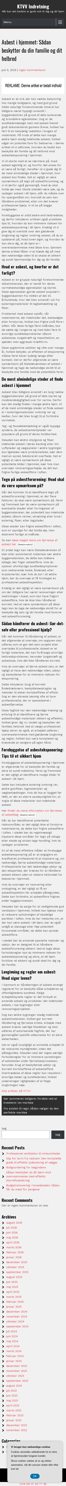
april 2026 (12, 1242)
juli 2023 (11, 1390)
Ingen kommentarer (32, 70)
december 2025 (16, 1262)
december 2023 (16, 1366)
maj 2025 (12, 1287)
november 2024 (16, 1316)
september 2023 (17, 1380)
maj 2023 (12, 1400)
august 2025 (14, 1277)
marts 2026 (13, 1247)
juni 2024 (12, 1336)
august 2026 (14, 1222)
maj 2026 (12, 1237)
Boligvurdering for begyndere (26, 1167)
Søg (4, 1128)
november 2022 (16, 1430)
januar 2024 (14, 1361)
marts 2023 (13, 1410)
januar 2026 (14, 1257)
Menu (7, 22)
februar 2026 (15, 1252)
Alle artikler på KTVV (16, 1091)
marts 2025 (13, 1296)
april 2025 (12, 1292)
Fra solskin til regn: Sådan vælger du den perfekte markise (31, 1110)
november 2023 (16, 1371)
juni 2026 (12, 1232)
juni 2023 (11, 1395)
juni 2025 (12, 1282)
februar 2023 (14, 1415)
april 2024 (13, 1346)
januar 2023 (13, 1420)
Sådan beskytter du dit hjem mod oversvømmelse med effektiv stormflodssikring (28, 1176)
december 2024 (16, 1311)
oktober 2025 (15, 1267)
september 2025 (17, 1272)
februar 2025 (15, 1301)
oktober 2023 (15, 1376)
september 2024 (17, 1326)
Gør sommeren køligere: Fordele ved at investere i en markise (30, 1100)
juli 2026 (11, 1227)
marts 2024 (14, 1351)
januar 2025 (14, 1306)
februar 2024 (15, 1356)
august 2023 (14, 1385)
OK (35, 1476)
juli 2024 (11, 1331)
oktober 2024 (15, 1321)
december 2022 (16, 1425)
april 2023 (12, 1405)
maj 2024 (12, 1341)
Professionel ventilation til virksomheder (33, 1153)
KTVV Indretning (33, 6)
